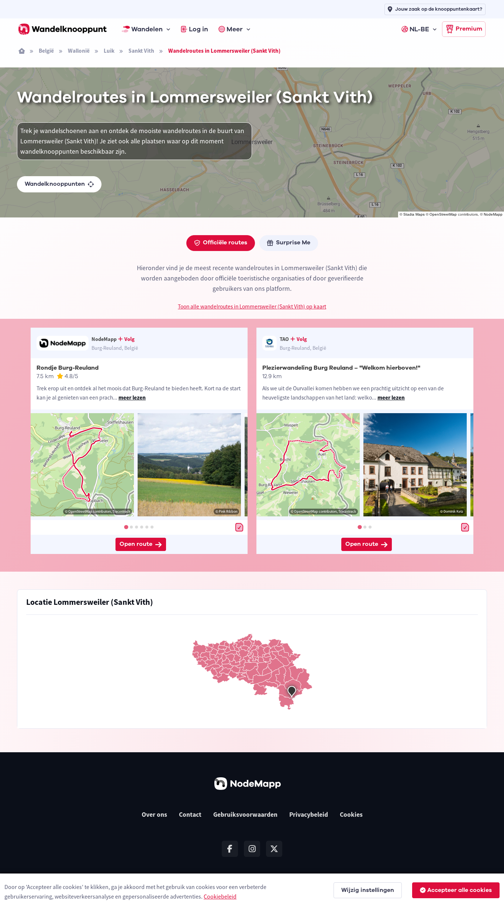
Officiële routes (225, 242)
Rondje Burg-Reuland (68, 368)
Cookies (351, 814)
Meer (235, 29)
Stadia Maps (414, 214)
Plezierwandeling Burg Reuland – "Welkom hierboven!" (341, 368)
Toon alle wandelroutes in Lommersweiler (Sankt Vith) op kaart (252, 306)
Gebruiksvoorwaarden (245, 814)
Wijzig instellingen (367, 890)
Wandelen (147, 29)
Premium (469, 29)
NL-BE (419, 29)
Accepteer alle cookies (459, 890)
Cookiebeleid (220, 896)
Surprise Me (293, 242)
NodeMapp (493, 214)
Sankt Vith (141, 50)
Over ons (154, 814)
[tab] (126, 527)
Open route (136, 544)
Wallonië (79, 50)
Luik (109, 50)
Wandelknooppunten (55, 184)
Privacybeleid (308, 814)
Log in (198, 29)
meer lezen (132, 397)
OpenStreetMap (443, 214)
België (46, 50)
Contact (190, 814)
